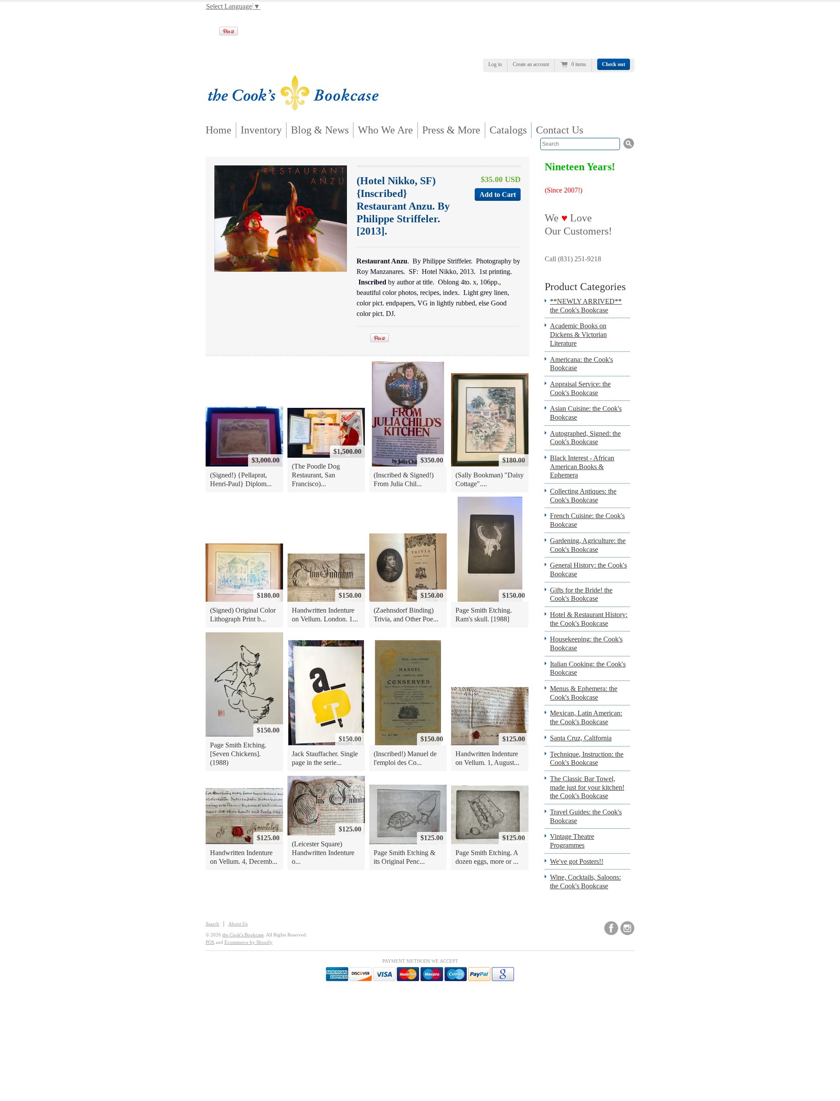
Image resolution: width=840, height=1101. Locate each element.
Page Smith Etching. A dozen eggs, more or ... (486, 857)
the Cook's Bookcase (243, 934)
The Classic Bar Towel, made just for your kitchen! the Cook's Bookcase (587, 787)
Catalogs (508, 130)
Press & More (451, 130)
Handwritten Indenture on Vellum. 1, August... (487, 758)
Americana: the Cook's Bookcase (581, 364)
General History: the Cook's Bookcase (588, 569)
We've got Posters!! (576, 861)
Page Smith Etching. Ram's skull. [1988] (483, 615)
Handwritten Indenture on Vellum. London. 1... (325, 615)
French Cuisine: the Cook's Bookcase (587, 520)
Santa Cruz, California (581, 738)
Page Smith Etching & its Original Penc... (404, 857)
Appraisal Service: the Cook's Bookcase (580, 388)
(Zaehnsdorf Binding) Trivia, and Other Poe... (406, 615)
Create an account (531, 64)
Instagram (627, 928)
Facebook (611, 928)
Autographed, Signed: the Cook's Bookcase (585, 438)
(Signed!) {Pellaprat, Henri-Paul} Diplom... (241, 479)
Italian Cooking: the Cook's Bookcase (588, 668)
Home (218, 130)
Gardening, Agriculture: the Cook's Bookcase (588, 545)
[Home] (293, 108)
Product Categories (585, 286)
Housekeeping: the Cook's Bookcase (586, 643)
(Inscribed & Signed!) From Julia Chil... (404, 479)
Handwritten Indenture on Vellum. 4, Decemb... (243, 857)
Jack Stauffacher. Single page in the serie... (325, 758)
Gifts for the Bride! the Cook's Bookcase (581, 594)
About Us (238, 923)
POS (210, 942)
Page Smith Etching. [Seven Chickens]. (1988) (238, 753)
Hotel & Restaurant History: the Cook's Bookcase (588, 619)
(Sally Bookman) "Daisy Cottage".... (489, 479)
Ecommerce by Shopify (248, 942)
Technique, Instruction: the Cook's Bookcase (586, 758)
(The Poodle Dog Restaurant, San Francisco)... (316, 475)
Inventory (261, 130)
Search (212, 923)
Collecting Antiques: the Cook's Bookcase (583, 495)
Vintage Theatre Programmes (572, 841)
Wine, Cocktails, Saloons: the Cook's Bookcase (585, 881)
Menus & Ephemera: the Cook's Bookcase (583, 693)
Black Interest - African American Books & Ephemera (582, 466)
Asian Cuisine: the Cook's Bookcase (586, 413)
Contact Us (559, 130)
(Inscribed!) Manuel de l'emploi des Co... (405, 758)
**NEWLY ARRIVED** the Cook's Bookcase (586, 306)
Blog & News (320, 130)
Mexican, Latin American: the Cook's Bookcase (586, 717)
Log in (495, 64)
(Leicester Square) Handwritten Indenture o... (323, 852)
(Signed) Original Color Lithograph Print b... (243, 615)
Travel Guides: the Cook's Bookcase (586, 816)
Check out (613, 64)
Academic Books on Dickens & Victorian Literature (578, 334)
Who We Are (385, 130)
